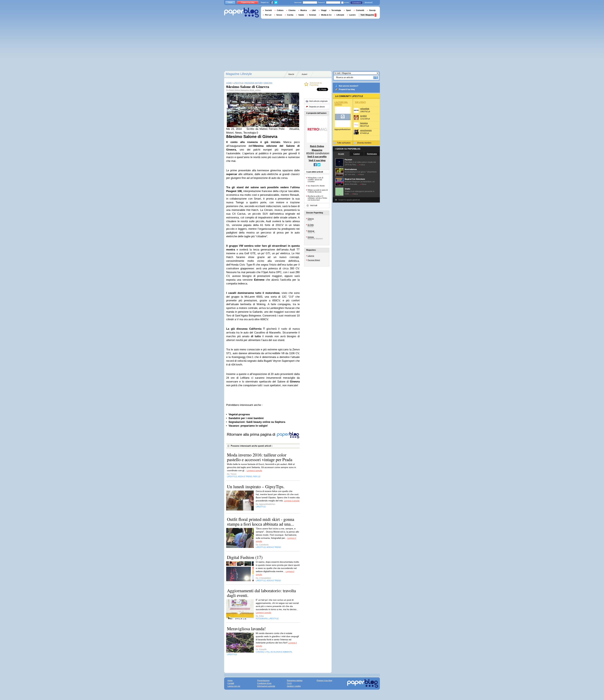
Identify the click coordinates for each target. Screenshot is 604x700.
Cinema (291, 10)
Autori (304, 74)
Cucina (290, 15)
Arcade (341, 154)
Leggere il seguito (254, 470)
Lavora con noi (233, 686)
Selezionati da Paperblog (316, 84)
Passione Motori (314, 260)
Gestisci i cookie (294, 686)
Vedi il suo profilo (317, 156)
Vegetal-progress (239, 414)
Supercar (311, 230)
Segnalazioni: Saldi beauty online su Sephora (257, 421)
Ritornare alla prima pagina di (251, 434)
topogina (364, 123)
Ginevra (311, 218)
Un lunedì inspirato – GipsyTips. (256, 486)
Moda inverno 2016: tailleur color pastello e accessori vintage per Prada (259, 457)
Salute (301, 15)
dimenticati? (369, 2)
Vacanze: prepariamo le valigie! (248, 425)
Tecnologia (336, 10)
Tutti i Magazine (367, 15)
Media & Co (326, 15)
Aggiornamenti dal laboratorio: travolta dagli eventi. (261, 592)
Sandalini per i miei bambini (246, 418)
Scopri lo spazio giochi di (349, 200)
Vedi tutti (313, 205)
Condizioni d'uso (264, 683)
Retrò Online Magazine (239, 90)
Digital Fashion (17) (245, 557)
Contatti (230, 683)
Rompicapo (372, 154)
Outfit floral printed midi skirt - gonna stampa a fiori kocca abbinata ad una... (260, 521)
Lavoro (352, 15)
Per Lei (268, 15)
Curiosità (360, 10)
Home (230, 2)
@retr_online (255, 90)
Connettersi (356, 3)
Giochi (291, 74)
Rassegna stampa (294, 680)
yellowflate (364, 109)
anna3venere (366, 130)
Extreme (311, 237)
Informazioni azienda (266, 686)
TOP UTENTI (360, 102)
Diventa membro (364, 143)
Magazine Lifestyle (239, 74)
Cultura (280, 10)
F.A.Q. (289, 683)
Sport (348, 10)
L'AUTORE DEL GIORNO (341, 103)
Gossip (372, 10)
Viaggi (323, 10)
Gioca (362, 165)
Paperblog (241, 13)
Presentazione (263, 680)
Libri (314, 10)
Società (268, 10)
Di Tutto (311, 224)
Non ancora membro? (348, 86)
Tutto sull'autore (344, 143)
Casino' (356, 154)
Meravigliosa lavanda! (246, 628)
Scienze (312, 15)
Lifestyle (311, 255)
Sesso (279, 15)
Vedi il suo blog (317, 160)
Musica (303, 10)
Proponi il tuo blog (347, 89)
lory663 (363, 116)
